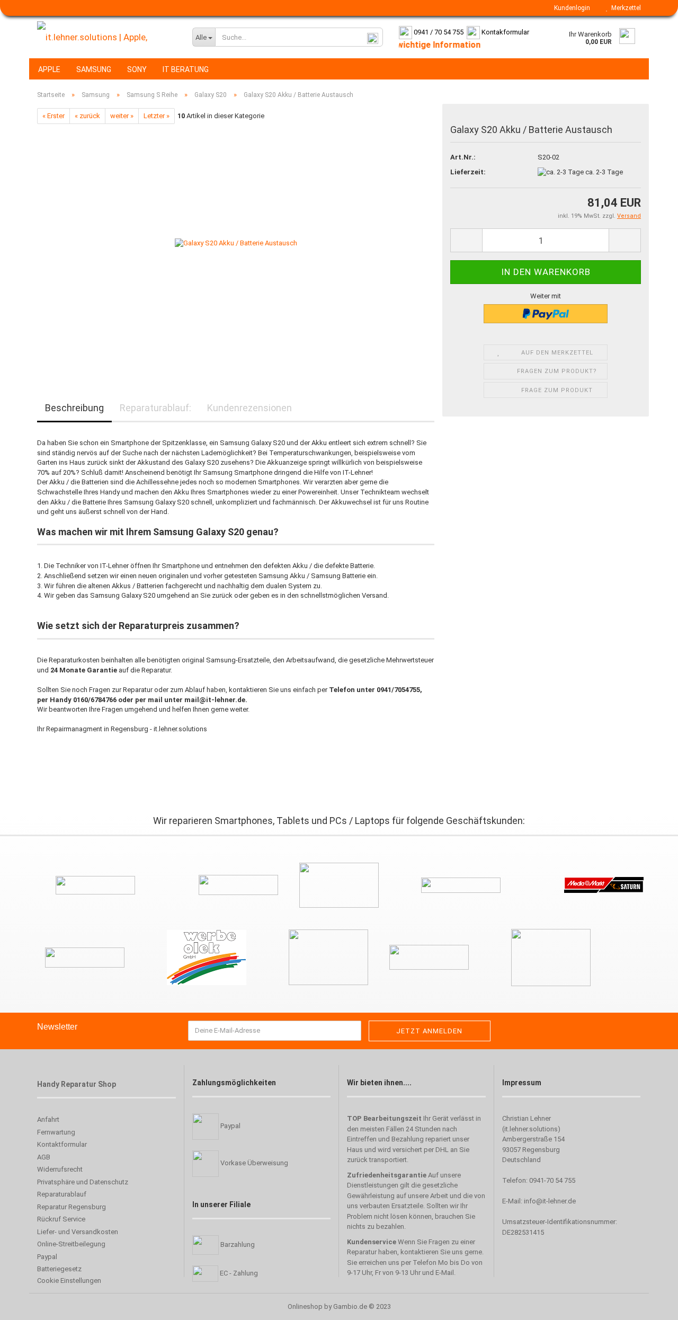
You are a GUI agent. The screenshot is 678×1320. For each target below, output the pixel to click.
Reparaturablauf (61, 1194)
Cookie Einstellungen (69, 1280)
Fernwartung (56, 1132)
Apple (49, 69)
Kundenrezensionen (249, 407)
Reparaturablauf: (155, 407)
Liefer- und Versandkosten (77, 1232)
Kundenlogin (570, 8)
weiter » (121, 116)
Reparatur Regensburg (71, 1207)
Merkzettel (624, 8)
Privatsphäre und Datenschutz (82, 1182)
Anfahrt (48, 1119)
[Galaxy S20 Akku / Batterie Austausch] (236, 243)
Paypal (47, 1257)
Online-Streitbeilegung (71, 1244)
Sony (137, 69)
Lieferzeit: (468, 172)
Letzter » (157, 116)
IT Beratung (186, 69)
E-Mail (444, 1273)
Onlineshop (305, 1306)
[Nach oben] (29, 1304)
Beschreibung (74, 407)
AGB (43, 1157)
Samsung (93, 69)
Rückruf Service (61, 1219)
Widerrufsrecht (60, 1169)
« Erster (53, 116)
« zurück (87, 116)
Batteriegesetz (59, 1269)
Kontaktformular (62, 1144)
